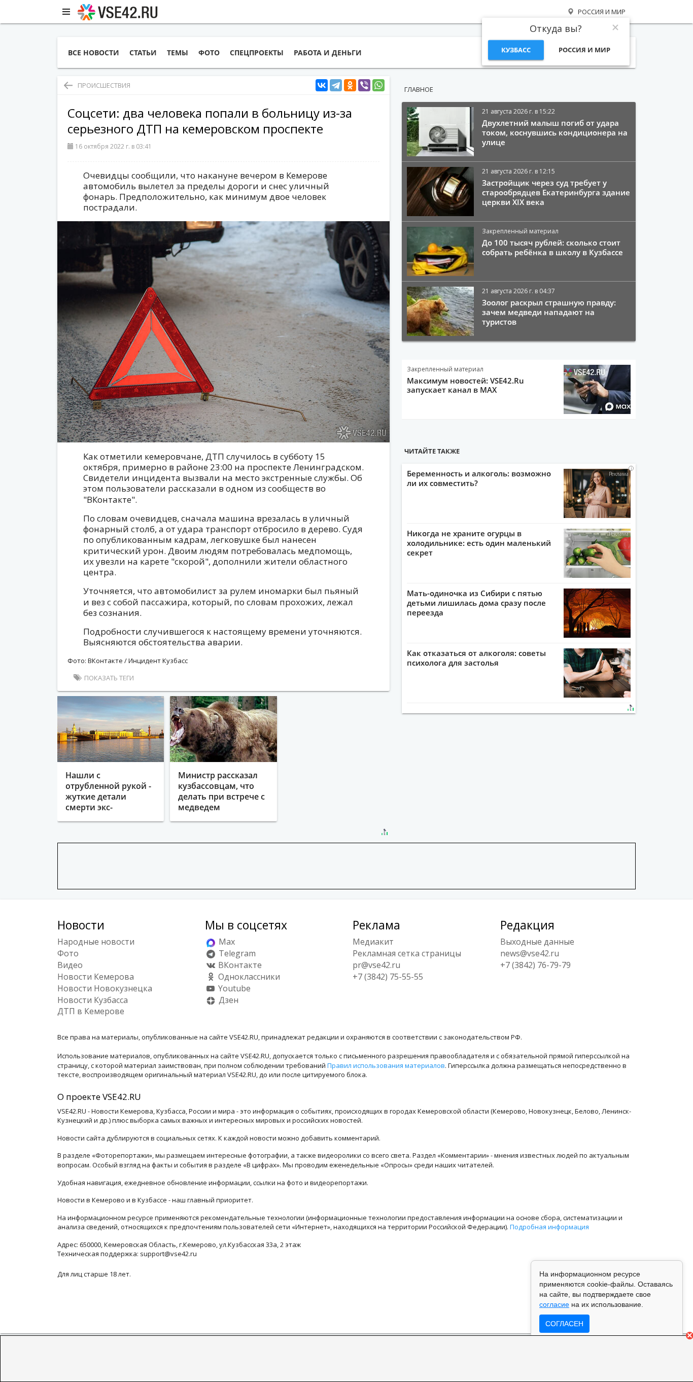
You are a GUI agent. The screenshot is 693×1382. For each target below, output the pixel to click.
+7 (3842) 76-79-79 (535, 965)
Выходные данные (537, 941)
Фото (68, 953)
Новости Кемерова (95, 976)
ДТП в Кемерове (90, 1011)
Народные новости (95, 941)
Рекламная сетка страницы (407, 953)
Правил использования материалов (386, 1065)
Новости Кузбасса (92, 1000)
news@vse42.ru (529, 953)
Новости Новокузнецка (104, 988)
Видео (70, 965)
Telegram (236, 953)
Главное (418, 89)
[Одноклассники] (350, 85)
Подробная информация (549, 1226)
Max (226, 941)
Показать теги (108, 677)
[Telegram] (336, 85)
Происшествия (104, 85)
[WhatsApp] (378, 85)
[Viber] (364, 85)
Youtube (233, 988)
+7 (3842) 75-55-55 (388, 976)
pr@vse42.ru (376, 965)
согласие (554, 1304)
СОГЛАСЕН (564, 1324)
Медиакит (373, 941)
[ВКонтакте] (322, 85)
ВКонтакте (239, 965)
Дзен (227, 1000)
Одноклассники (248, 976)
